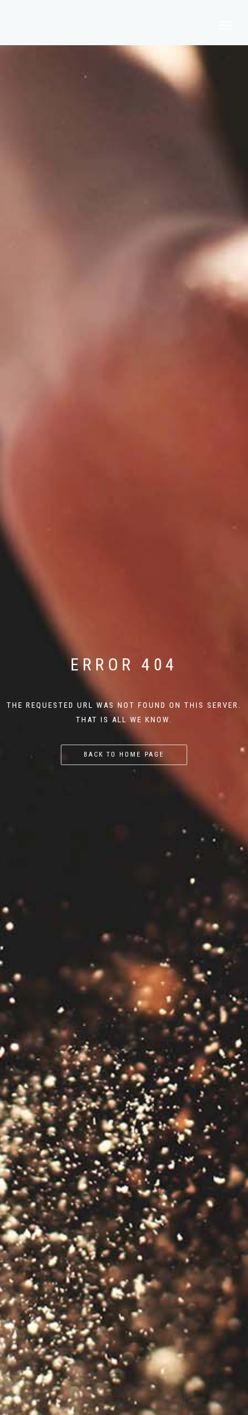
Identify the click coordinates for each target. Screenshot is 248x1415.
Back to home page (124, 754)
